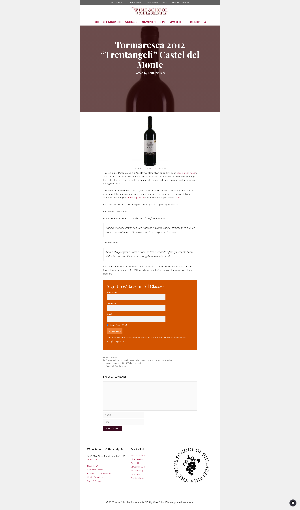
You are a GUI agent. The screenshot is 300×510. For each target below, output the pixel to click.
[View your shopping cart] (205, 22)
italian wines (140, 360)
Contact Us (92, 459)
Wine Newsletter (138, 455)
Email (109, 314)
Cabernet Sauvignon (186, 172)
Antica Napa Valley (136, 197)
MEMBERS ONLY (152, 2)
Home (96, 22)
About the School (95, 469)
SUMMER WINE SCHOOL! (180, 2)
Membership (194, 22)
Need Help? (92, 466)
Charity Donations (95, 477)
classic (131, 360)
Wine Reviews (112, 357)
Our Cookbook (137, 478)
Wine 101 (135, 463)
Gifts (162, 22)
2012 (119, 360)
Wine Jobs (135, 474)
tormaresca (157, 360)
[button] (292, 502)
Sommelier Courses (112, 22)
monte (148, 360)
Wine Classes (131, 22)
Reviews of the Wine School (99, 473)
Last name (111, 303)
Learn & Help (175, 22)
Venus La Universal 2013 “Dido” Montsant (123, 363)
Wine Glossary (137, 470)
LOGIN (165, 2)
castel (125, 360)
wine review (167, 360)
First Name (112, 292)
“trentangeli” (111, 360)
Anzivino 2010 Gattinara (116, 366)
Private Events (149, 22)
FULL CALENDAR (116, 2)
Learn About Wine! (118, 325)
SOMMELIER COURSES (134, 2)
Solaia (178, 197)
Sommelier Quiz (137, 467)
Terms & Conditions (95, 481)
